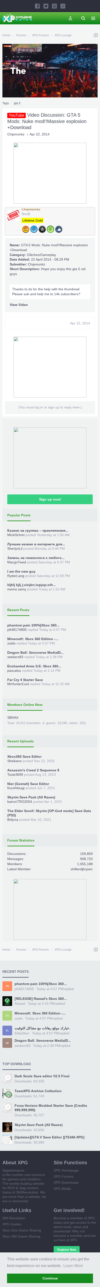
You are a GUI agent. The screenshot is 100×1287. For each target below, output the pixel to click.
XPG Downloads (66, 1182)
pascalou (14, 670)
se (7, 1042)
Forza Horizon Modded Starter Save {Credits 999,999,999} (51, 1108)
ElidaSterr (22, 1033)
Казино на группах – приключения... (37, 530)
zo (7, 1015)
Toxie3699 (15, 774)
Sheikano (14, 761)
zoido (11, 643)
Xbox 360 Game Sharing (21, 1236)
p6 (7, 986)
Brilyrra (12, 820)
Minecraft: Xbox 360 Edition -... (32, 639)
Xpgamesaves (13, 1170)
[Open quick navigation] (95, 35)
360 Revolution (13, 1218)
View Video (19, 305)
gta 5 (17, 103)
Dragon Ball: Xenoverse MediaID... (35, 652)
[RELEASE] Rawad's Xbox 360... (41, 999)
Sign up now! (50, 499)
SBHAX (12, 717)
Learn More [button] (73, 1266)
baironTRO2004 (19, 802)
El (7, 1030)
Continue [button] (50, 1278)
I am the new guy (21, 571)
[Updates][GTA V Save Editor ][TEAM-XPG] (49, 1137)
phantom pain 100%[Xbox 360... (33, 625)
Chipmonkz (16, 134)
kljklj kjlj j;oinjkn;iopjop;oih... (31, 585)
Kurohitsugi (16, 788)
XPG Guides (11, 1224)
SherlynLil (14, 548)
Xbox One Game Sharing (21, 1230)
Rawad (20, 1003)
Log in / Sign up (70, 18)
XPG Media (62, 1189)
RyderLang (15, 576)
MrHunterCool (18, 684)
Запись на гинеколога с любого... (36, 558)
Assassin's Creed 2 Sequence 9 (33, 770)
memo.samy (16, 589)
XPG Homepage (66, 1170)
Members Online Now (24, 705)
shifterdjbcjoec (82, 869)
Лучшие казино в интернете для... (36, 544)
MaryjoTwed (16, 562)
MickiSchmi (16, 535)
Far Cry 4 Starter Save (25, 680)
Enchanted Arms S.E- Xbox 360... (34, 666)
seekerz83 (15, 657)
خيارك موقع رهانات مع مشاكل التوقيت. (42, 1028)
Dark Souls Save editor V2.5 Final (42, 1076)
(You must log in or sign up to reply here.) (50, 407)
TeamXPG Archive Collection (38, 1091)
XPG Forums (64, 1176)
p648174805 (17, 630)
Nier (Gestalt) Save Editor (28, 784)
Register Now (66, 1249)
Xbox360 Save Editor (24, 756)
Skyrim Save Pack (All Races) (31, 797)
